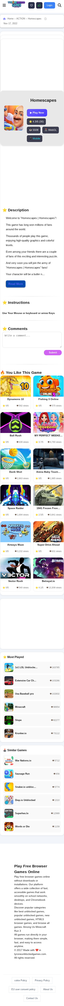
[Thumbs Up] (39, 5)
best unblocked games (31, 911)
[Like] (31, 5)
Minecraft (41, 926)
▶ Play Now (37, 112)
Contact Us (32, 998)
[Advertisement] (32, 624)
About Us (48, 989)
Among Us (29, 926)
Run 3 (17, 930)
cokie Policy (20, 980)
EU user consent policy (23, 989)
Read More (15, 283)
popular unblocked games (28, 915)
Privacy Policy (42, 980)
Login (49, 5)
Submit (53, 352)
